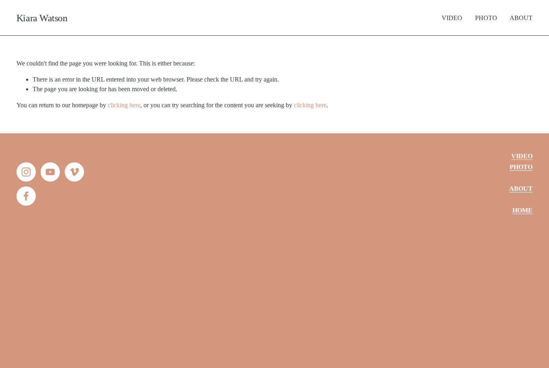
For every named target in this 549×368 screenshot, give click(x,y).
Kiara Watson (41, 17)
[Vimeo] (74, 172)
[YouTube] (50, 172)
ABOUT (521, 17)
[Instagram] (26, 172)
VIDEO (452, 17)
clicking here (124, 105)
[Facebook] (26, 196)
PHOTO (486, 17)
